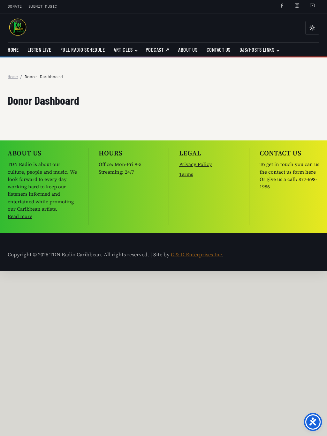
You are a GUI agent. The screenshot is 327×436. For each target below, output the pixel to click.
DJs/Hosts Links (257, 49)
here (310, 172)
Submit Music (42, 6)
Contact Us (219, 49)
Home (13, 49)
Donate (15, 6)
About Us (187, 49)
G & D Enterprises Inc (196, 254)
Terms (186, 174)
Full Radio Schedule (82, 49)
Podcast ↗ (158, 49)
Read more (20, 216)
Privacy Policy (195, 164)
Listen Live (39, 49)
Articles (123, 49)
